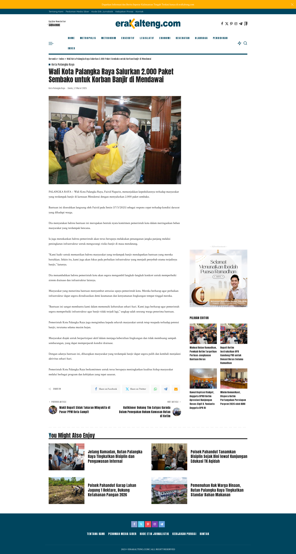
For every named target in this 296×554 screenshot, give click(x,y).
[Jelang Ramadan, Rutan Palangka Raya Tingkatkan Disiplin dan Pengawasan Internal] (66, 456)
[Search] (245, 43)
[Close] (292, 4)
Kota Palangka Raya (63, 64)
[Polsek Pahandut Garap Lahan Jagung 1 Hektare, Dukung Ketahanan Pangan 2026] (66, 490)
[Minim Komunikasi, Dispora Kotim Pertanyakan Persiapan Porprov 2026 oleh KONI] (233, 378)
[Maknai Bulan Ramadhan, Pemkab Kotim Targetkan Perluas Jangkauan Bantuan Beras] (203, 334)
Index (61, 59)
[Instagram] (236, 23)
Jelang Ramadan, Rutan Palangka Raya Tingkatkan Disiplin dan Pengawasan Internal (115, 456)
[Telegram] (240, 23)
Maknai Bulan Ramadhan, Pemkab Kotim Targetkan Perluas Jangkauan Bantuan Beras (203, 353)
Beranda (53, 59)
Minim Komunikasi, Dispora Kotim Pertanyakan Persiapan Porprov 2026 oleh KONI (233, 398)
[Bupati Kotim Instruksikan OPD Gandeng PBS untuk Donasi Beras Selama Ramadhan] (233, 334)
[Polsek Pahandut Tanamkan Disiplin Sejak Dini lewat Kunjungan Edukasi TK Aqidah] (169, 456)
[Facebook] (222, 23)
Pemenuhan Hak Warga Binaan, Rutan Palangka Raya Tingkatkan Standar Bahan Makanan (217, 490)
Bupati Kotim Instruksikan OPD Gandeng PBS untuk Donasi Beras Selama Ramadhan (231, 355)
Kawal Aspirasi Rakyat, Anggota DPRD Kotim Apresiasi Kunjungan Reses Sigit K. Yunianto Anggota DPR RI (202, 400)
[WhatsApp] (155, 389)
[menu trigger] (53, 43)
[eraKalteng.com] (148, 24)
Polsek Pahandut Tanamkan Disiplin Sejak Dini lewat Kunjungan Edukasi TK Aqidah (219, 456)
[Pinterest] (231, 23)
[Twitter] (227, 23)
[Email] (176, 389)
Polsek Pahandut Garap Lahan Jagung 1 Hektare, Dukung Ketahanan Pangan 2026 (112, 490)
